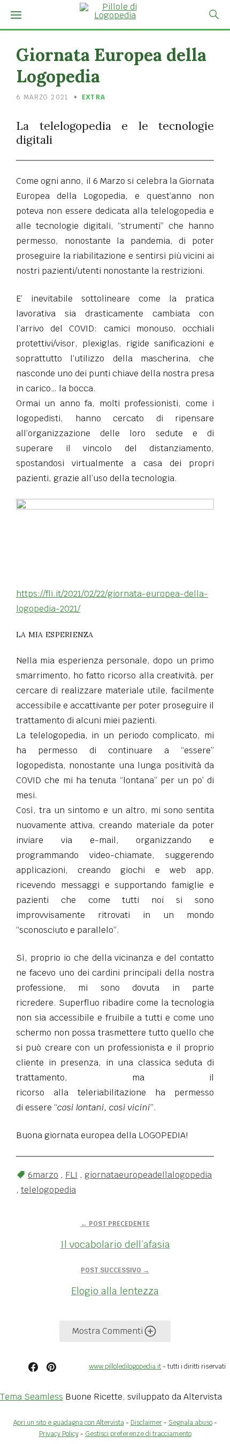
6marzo (43, 1174)
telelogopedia (48, 1189)
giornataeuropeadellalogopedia (148, 1174)
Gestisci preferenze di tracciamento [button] (138, 1434)
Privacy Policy (59, 1434)
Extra (93, 97)
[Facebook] (33, 1367)
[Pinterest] (51, 1367)
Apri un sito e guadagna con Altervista (68, 1422)
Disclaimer (146, 1422)
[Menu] (16, 14)
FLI (71, 1174)
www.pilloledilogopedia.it (125, 1366)
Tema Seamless (31, 1396)
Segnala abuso (190, 1422)
